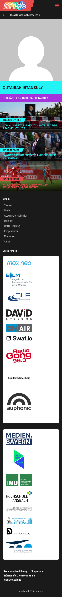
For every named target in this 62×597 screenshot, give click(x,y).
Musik (7, 210)
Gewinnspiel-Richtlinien (15, 215)
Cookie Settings (12, 579)
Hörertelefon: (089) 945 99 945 (19, 575)
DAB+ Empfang (12, 226)
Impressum (38, 571)
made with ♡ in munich (31, 591)
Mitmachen (9, 236)
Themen (8, 205)
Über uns (8, 220)
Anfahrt (7, 241)
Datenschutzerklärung (15, 571)
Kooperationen (11, 231)
